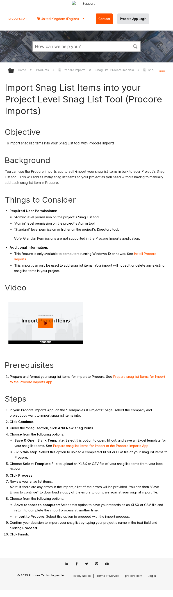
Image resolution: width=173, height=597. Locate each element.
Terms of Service (107, 575)
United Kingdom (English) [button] (59, 19)
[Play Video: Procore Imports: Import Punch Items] (45, 323)
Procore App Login (133, 19)
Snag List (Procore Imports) (115, 70)
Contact (104, 19)
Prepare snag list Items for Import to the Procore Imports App (100, 446)
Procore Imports (74, 70)
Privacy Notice (81, 575)
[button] (135, 46)
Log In (152, 575)
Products (43, 70)
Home (22, 70)
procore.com (18, 18)
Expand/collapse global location (162, 69)
